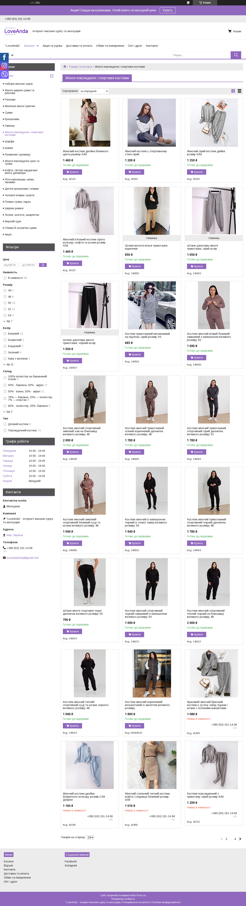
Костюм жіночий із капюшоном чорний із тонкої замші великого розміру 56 (146, 522)
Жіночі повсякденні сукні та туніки (22, 162)
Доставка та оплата (79, 45)
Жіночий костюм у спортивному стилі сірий (146, 153)
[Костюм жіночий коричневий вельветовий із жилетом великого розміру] (151, 673)
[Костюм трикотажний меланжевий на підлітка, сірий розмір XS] (151, 305)
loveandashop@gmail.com (23, 557)
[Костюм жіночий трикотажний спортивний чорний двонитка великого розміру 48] (214, 491)
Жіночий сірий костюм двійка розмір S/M (206, 153)
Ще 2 (9, 411)
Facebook (71, 861)
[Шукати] (236, 55)
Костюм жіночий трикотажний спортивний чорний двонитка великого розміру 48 (206, 522)
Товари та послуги (80, 66)
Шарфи (9, 141)
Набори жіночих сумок (19, 83)
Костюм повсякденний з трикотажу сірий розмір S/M (205, 795)
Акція (8, 234)
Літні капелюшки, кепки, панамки (19, 181)
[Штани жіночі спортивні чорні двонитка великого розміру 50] (89, 582)
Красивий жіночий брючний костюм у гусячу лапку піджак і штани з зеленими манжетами (207, 705)
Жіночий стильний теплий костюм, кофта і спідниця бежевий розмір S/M (147, 796)
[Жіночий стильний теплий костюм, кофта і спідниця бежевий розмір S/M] (151, 765)
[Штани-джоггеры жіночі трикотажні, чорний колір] (89, 305)
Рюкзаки (10, 99)
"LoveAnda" (12, 45)
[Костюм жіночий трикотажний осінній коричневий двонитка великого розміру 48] (151, 400)
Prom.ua (141, 895)
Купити (74, 172)
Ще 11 (10, 364)
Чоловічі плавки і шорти (19, 195)
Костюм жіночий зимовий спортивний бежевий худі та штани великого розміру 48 (81, 522)
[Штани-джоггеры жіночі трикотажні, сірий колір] (214, 211)
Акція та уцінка (52, 45)
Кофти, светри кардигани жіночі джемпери (21, 171)
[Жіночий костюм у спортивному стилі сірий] (151, 123)
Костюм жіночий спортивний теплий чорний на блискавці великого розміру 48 (206, 613)
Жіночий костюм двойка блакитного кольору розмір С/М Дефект (84, 796)
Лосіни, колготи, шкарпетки (22, 214)
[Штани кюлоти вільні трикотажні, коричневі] (151, 211)
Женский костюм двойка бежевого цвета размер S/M (85, 153)
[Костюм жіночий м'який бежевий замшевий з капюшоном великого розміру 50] (214, 305)
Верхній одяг (13, 221)
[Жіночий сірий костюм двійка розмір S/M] (214, 123)
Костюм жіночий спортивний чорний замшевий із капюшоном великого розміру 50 (146, 613)
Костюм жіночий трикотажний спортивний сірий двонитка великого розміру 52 (206, 431)
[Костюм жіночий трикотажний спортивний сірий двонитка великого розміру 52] (214, 400)
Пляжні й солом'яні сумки (21, 227)
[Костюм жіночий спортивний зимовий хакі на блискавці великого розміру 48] (89, 400)
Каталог (29, 45)
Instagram (71, 865)
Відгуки (8, 865)
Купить (168, 10)
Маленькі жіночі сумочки (20, 106)
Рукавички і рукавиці (17, 154)
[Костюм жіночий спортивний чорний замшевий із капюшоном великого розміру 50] (151, 582)
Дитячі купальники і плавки (22, 188)
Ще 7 (9, 321)
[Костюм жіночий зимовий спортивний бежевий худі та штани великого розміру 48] (89, 491)
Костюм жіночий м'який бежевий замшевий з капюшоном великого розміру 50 (209, 336)
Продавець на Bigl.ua (123, 899)
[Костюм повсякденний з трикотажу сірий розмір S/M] (214, 765)
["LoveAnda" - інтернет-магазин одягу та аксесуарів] (16, 31)
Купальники (12, 119)
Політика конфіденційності (166, 902)
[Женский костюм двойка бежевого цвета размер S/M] (89, 123)
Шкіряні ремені (14, 208)
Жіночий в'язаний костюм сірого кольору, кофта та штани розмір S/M (84, 242)
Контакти (152, 45)
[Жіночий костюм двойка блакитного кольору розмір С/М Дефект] (89, 765)
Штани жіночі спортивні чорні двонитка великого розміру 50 (83, 612)
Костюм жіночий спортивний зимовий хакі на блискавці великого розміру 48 (82, 431)
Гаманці (10, 125)
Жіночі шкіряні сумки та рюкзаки (19, 92)
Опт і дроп (135, 45)
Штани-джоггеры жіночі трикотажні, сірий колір (202, 247)
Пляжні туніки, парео (18, 201)
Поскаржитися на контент (136, 902)
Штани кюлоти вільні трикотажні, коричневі (146, 247)
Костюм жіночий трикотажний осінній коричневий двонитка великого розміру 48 (144, 431)
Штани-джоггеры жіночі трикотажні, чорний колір (79, 341)
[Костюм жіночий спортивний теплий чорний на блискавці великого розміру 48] (214, 582)
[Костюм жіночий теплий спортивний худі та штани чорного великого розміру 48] (89, 673)
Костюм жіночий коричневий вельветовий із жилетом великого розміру (147, 705)
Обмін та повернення (110, 45)
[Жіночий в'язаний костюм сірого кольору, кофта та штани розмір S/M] (89, 211)
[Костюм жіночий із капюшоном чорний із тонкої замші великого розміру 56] (151, 491)
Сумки (8, 112)
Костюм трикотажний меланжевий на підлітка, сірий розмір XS (147, 335)
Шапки (9, 147)
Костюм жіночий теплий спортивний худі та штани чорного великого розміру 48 (86, 705)
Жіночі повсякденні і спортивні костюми (24, 133)
